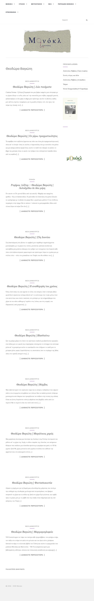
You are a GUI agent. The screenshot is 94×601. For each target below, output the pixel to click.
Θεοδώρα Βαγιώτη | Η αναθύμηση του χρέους (32, 286)
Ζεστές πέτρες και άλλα (71, 75)
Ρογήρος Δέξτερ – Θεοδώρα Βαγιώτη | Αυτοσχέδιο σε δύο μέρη (32, 186)
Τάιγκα (65, 84)
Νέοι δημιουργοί (32, 81)
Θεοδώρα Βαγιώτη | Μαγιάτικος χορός (32, 433)
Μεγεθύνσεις (36, 4)
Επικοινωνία (11, 12)
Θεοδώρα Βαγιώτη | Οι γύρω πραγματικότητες (32, 136)
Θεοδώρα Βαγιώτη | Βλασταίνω (32, 335)
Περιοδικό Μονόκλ (66, 4)
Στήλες (22, 4)
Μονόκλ (9, 4)
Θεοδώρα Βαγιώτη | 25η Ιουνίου (32, 237)
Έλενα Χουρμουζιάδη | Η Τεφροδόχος (75, 89)
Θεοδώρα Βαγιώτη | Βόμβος (32, 384)
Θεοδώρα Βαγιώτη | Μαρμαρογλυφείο (32, 532)
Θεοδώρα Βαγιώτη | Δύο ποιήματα (32, 87)
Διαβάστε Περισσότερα (32, 110)
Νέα (50, 4)
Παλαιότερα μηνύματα (15, 569)
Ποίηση (32, 179)
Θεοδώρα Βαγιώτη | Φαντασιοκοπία (32, 482)
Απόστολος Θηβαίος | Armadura (74, 80)
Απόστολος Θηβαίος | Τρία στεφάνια (75, 71)
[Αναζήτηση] (86, 20)
